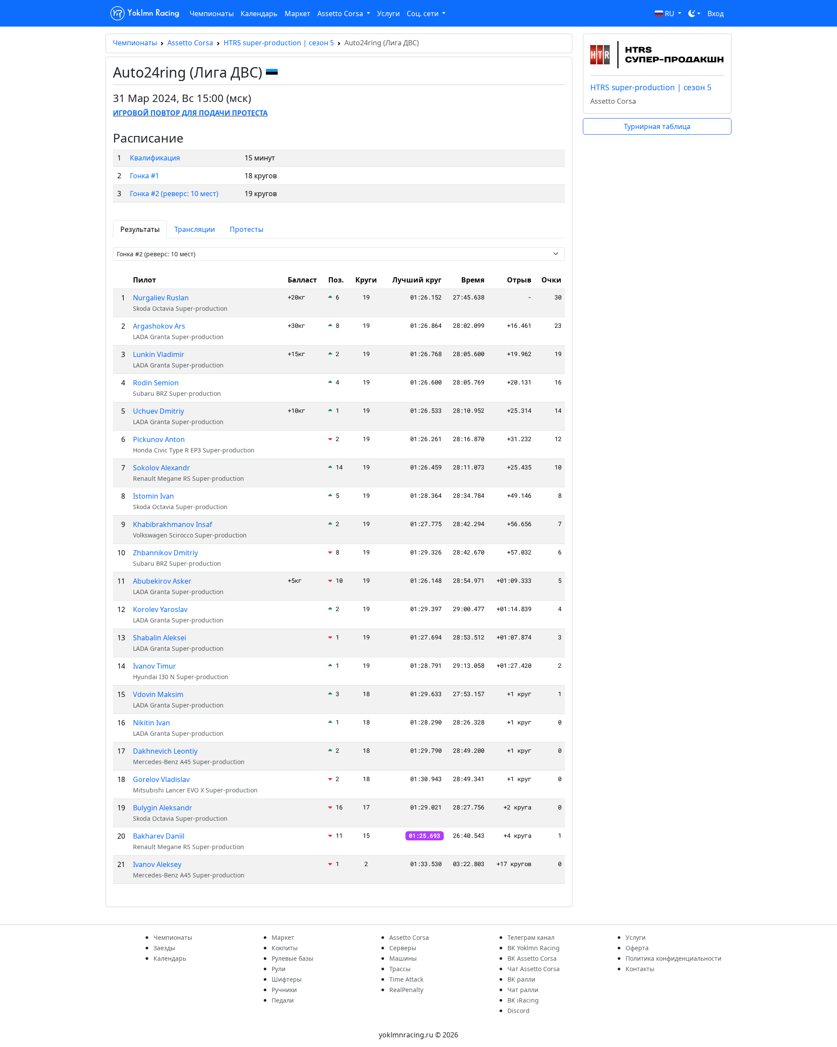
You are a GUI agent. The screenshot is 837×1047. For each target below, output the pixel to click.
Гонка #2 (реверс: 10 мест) (174, 193)
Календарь (259, 13)
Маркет (297, 13)
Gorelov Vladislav (161, 779)
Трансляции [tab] (194, 229)
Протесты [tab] (246, 229)
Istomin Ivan (153, 496)
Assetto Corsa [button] (341, 13)
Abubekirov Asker (162, 581)
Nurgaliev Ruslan (161, 298)
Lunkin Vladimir (158, 354)
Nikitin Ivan (151, 722)
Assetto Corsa (190, 43)
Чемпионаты (212, 13)
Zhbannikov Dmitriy (165, 552)
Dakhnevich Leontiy (165, 751)
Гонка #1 (144, 175)
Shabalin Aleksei (159, 637)
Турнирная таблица (657, 126)
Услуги (388, 13)
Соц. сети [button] (423, 13)
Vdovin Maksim (158, 694)
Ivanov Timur (154, 666)
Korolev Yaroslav (160, 609)
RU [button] (669, 13)
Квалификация (155, 158)
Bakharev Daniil (158, 836)
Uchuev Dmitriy (158, 411)
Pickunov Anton (159, 439)
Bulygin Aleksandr (162, 807)
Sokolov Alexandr (161, 468)
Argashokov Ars (159, 326)
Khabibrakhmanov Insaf (172, 524)
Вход (716, 13)
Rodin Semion (156, 383)
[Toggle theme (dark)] (694, 13)
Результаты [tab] (140, 229)
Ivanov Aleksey (157, 864)
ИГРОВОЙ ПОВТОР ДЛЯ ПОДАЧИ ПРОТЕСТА (190, 113)
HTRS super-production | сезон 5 (279, 43)
